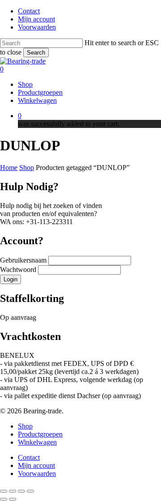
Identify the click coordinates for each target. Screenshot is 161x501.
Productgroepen (40, 434)
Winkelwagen (37, 442)
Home (8, 167)
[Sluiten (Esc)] (30, 491)
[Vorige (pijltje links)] (3, 499)
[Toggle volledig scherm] (12, 491)
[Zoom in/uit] (3, 491)
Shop (26, 167)
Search (36, 52)
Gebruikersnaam (24, 260)
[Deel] (21, 491)
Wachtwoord (19, 269)
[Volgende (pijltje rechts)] (12, 499)
